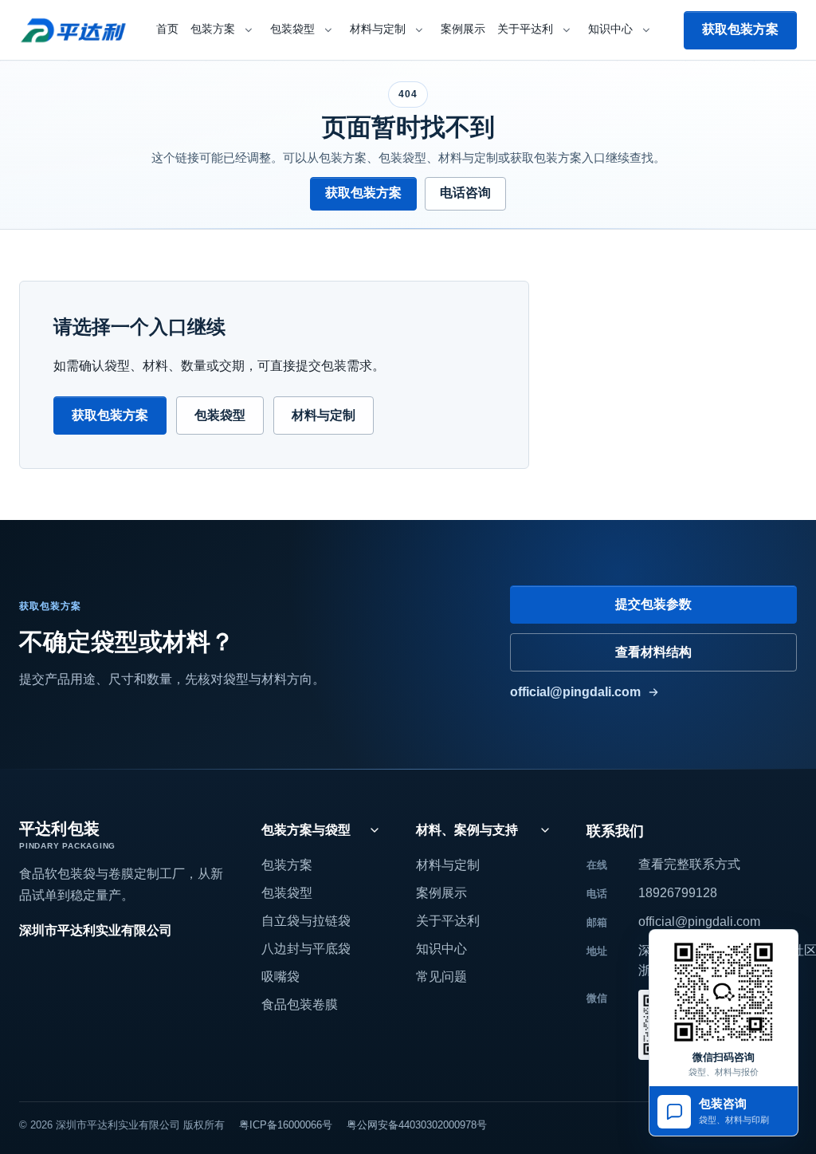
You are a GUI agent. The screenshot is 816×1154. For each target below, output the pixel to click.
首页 (167, 29)
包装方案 (212, 29)
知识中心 (610, 29)
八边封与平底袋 (306, 948)
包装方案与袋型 (306, 830)
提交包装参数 (653, 604)
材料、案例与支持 (467, 830)
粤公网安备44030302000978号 (417, 1125)
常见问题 (441, 976)
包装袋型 (292, 29)
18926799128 (677, 893)
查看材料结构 (653, 652)
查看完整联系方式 (689, 864)
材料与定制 (378, 29)
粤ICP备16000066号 (285, 1125)
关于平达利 (525, 29)
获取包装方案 (740, 29)
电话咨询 (465, 192)
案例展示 (463, 29)
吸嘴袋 (280, 976)
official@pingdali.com (575, 692)
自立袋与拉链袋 (306, 921)
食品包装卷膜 (299, 1004)
